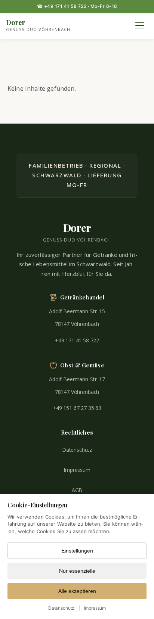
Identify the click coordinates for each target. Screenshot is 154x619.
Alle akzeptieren (77, 591)
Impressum (77, 469)
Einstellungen (77, 551)
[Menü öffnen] (140, 25)
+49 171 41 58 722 (77, 340)
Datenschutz (77, 449)
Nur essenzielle (77, 571)
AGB (77, 490)
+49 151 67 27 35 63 (77, 407)
